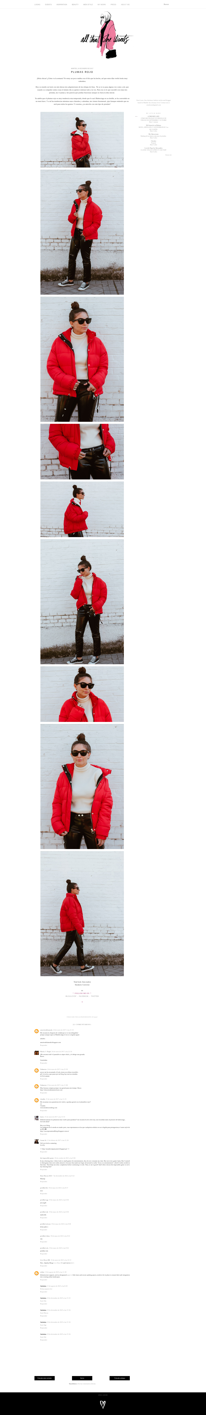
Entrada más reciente (45, 1378)
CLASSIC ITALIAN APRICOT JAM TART (153, 150)
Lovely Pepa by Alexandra (153, 148)
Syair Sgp (43, 1325)
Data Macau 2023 (46, 1176)
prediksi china (45, 1236)
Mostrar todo (168, 155)
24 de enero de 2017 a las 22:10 (62, 1051)
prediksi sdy (44, 1212)
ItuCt (72, 1263)
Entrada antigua (119, 1378)
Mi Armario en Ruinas (153, 125)
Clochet (153, 141)
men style (88, 4)
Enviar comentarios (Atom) (86, 1384)
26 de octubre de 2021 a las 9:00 (64, 1158)
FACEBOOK (83, 996)
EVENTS (48, 4)
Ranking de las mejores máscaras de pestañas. (153, 136)
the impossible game (47, 1158)
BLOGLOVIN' (71, 996)
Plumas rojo (82, 72)
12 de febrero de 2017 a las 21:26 (58, 1140)
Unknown (43, 1069)
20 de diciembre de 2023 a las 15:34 (58, 1310)
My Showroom (153, 134)
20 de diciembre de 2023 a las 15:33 (58, 1298)
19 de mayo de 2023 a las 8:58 (59, 1200)
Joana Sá (43, 1140)
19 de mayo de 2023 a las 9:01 (60, 1236)
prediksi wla (44, 1248)
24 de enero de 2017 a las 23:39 (57, 1069)
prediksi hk (44, 1188)
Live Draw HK (45, 1260)
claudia (42, 1099)
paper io (69, 1275)
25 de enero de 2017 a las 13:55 (55, 1117)
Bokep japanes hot (46, 1289)
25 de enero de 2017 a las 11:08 (57, 1085)
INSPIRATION (62, 4)
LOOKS (37, 4)
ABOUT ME (125, 4)
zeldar (42, 1272)
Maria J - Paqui (45, 1051)
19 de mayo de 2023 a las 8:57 (58, 1188)
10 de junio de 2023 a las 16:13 (61, 1260)
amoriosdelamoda (46, 1030)
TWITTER (95, 996)
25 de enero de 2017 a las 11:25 (56, 1099)
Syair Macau (44, 1313)
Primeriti (153, 143)
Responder (43, 1045)
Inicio (82, 1378)
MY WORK (102, 4)
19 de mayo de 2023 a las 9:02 (59, 1248)
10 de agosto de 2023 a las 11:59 (55, 1272)
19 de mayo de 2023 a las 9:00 (61, 1224)
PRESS (113, 4)
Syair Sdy (43, 1301)
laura (42, 1117)
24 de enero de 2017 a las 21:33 (63, 1030)
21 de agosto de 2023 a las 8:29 (57, 1286)
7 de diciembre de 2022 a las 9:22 (64, 1176)
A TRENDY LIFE (153, 116)
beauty (75, 4)
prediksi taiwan (45, 1224)
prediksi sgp (44, 1200)
